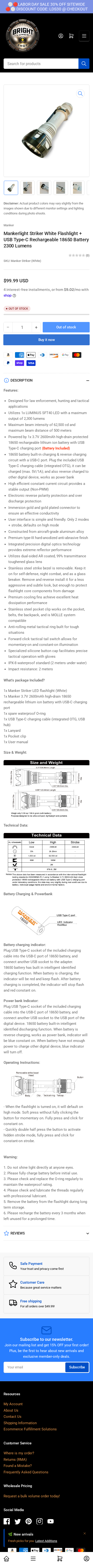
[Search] (84, 64)
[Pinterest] (29, 1522)
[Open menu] (84, 36)
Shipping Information (20, 1423)
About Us (11, 1410)
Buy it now (46, 340)
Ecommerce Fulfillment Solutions (30, 1429)
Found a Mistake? (18, 1466)
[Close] (85, 1533)
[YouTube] (50, 1522)
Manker (9, 225)
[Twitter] (18, 1522)
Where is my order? (19, 1453)
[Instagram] (39, 1522)
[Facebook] (7, 1522)
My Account (13, 1404)
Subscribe (77, 1367)
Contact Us (12, 1416)
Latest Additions (46, 1541)
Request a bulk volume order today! (32, 1496)
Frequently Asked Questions (26, 1472)
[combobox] (46, 63)
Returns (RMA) (15, 1459)
